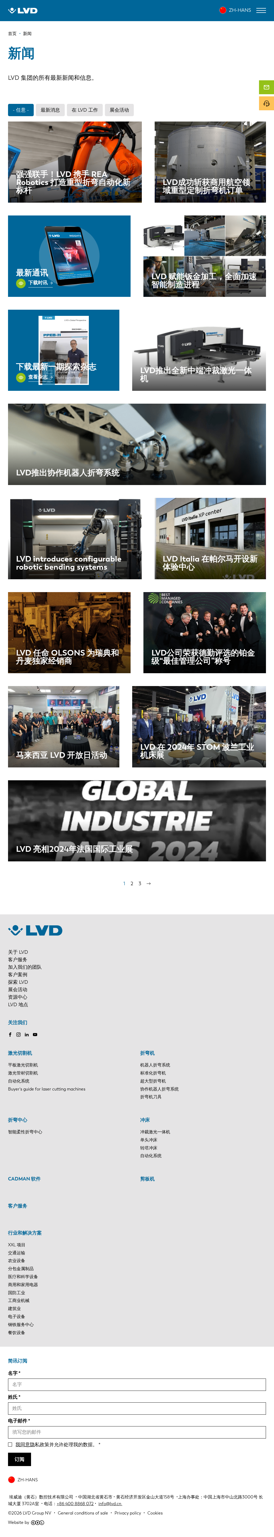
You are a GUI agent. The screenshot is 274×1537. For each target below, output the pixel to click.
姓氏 (13, 1397)
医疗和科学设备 (23, 1276)
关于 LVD (18, 952)
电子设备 (16, 1316)
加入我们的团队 (25, 967)
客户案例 (17, 975)
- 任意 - (21, 110)
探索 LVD (18, 982)
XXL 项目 (16, 1244)
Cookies (155, 1513)
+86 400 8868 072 (75, 1503)
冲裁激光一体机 (155, 1131)
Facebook (10, 1034)
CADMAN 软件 (24, 1179)
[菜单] (261, 10)
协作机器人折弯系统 (159, 1089)
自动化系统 (18, 1081)
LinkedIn (27, 1034)
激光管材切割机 (23, 1073)
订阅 (19, 1459)
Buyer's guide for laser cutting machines (46, 1089)
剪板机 (147, 1179)
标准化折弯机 (153, 1073)
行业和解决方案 (25, 1233)
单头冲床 (148, 1139)
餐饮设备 (16, 1332)
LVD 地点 (18, 1005)
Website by (18, 1522)
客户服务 (17, 960)
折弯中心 (17, 1120)
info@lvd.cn (110, 1503)
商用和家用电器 (23, 1284)
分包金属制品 (21, 1268)
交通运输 (16, 1252)
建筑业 (14, 1308)
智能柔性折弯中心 (25, 1131)
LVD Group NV (37, 1513)
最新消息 (50, 110)
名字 (13, 1373)
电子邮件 (17, 1421)
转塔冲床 (148, 1147)
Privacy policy (128, 1513)
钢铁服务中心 (21, 1324)
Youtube (35, 1034)
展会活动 (119, 110)
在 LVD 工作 (85, 110)
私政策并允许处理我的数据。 (56, 1445)
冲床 (145, 1120)
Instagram (18, 1034)
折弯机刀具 (151, 1096)
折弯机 (147, 1053)
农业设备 (16, 1260)
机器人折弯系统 (155, 1064)
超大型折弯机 (153, 1081)
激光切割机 (20, 1053)
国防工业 (16, 1292)
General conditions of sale (83, 1513)
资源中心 (17, 997)
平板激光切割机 (23, 1064)
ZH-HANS (240, 10)
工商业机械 (18, 1300)
